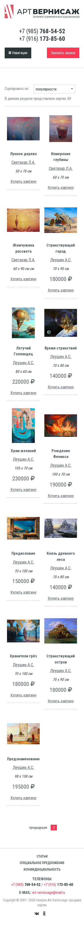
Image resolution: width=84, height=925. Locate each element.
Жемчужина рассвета (23, 248)
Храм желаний (23, 450)
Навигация (19, 53)
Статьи (42, 856)
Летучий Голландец (23, 351)
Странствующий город (60, 248)
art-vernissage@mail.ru (48, 892)
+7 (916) (42, 38)
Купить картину (23, 181)
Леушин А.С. (60, 259)
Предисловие (23, 553)
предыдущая (38, 827)
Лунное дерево (23, 153)
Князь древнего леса (61, 556)
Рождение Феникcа (61, 453)
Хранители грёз (23, 656)
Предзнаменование (23, 758)
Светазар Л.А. (23, 162)
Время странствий (61, 348)
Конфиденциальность (42, 869)
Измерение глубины (60, 156)
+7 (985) (42, 31)
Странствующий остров (60, 659)
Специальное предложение (42, 863)
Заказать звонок (63, 53)
